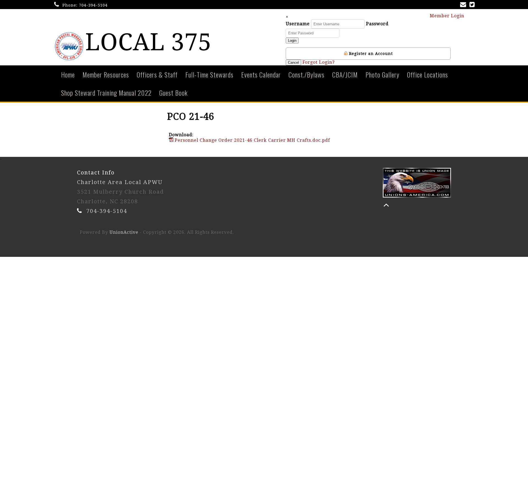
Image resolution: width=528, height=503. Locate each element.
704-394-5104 (93, 5)
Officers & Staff (157, 74)
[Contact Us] (464, 5)
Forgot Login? (318, 62)
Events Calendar (261, 74)
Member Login (448, 15)
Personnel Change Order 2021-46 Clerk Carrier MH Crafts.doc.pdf (251, 140)
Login (292, 40)
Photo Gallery (382, 74)
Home (68, 74)
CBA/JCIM (345, 74)
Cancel (293, 62)
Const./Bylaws (306, 74)
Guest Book (173, 93)
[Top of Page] (386, 205)
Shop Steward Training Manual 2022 (106, 93)
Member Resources (105, 74)
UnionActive (123, 232)
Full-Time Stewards (209, 74)
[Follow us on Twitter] (473, 5)
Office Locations (427, 74)
